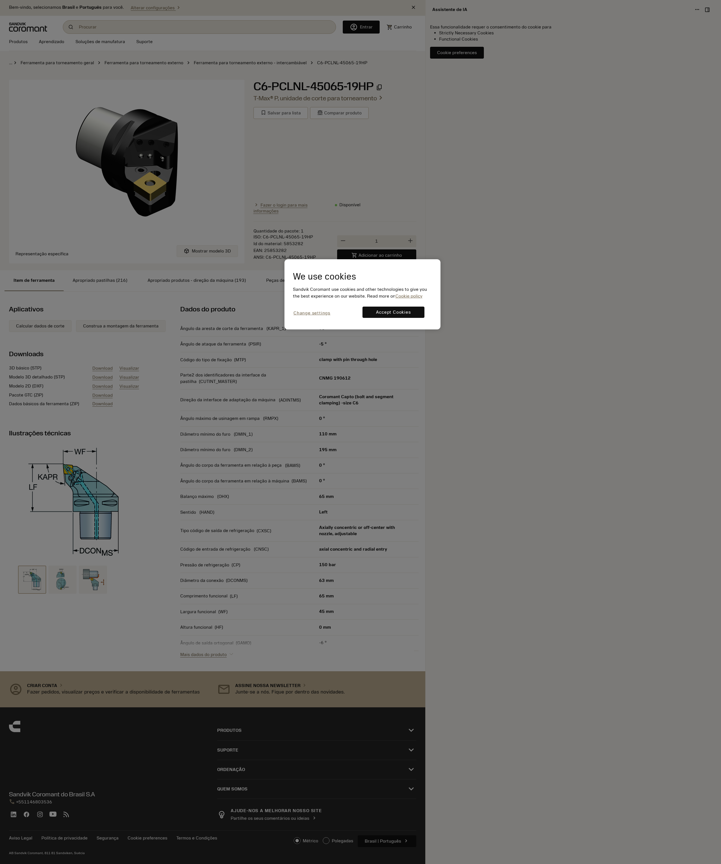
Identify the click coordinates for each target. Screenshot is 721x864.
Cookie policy (408, 296)
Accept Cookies (393, 312)
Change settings (311, 313)
